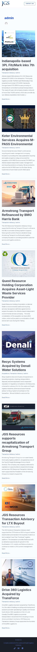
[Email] (18, 648)
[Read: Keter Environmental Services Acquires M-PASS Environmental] (18, 118)
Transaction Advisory (8, 73)
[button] (29, 3)
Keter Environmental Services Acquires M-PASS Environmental (18, 140)
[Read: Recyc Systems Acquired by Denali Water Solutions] (18, 344)
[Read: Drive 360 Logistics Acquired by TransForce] (18, 572)
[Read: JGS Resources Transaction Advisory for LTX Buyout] (18, 497)
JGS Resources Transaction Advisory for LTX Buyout (18, 519)
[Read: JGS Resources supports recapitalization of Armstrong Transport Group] (18, 417)
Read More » (6, 99)
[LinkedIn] (22, 648)
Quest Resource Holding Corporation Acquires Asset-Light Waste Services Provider (18, 289)
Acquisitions (5, 373)
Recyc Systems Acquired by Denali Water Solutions (16, 366)
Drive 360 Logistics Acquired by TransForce (16, 594)
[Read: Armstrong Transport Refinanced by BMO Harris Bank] (18, 193)
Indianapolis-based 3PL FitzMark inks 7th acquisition (18, 65)
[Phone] (14, 648)
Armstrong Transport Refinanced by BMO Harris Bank (18, 215)
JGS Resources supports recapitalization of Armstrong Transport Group (18, 442)
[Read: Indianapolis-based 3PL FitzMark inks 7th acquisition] (18, 43)
